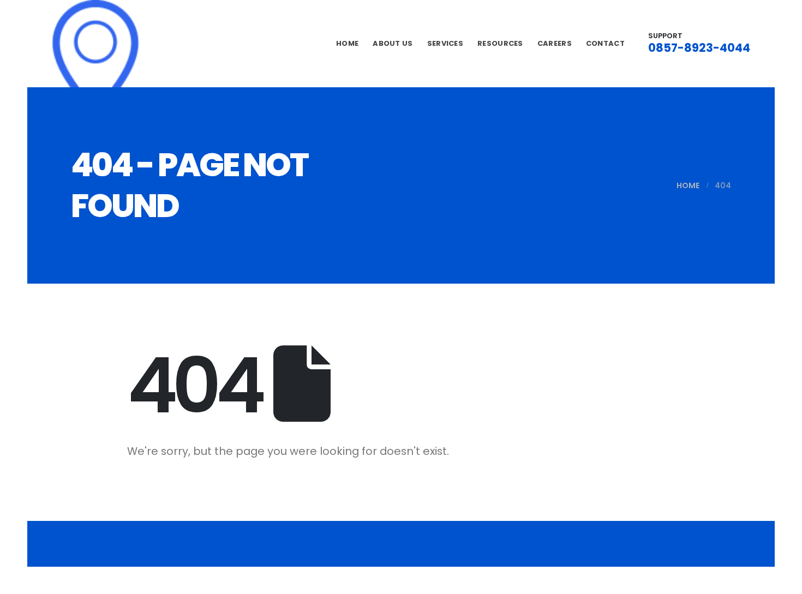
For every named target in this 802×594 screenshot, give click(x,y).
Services (445, 43)
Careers (554, 43)
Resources (500, 43)
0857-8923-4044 (699, 48)
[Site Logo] (95, 43)
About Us (392, 43)
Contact (605, 43)
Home (347, 43)
